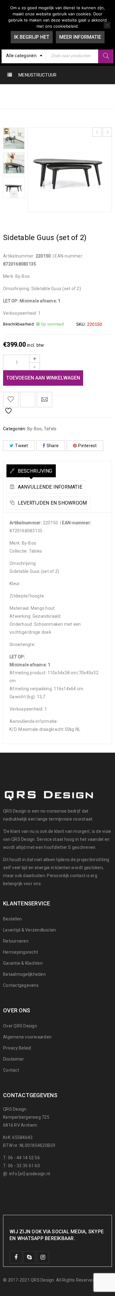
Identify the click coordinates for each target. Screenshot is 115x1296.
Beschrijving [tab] (34, 471)
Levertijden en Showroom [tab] (51, 503)
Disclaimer (13, 1059)
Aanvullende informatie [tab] (49, 487)
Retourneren (16, 941)
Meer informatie (80, 37)
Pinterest (87, 445)
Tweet (21, 445)
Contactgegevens (21, 985)
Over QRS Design (20, 1025)
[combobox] (24, 55)
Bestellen (12, 918)
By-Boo (35, 92)
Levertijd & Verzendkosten (29, 930)
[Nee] (107, 25)
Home (10, 92)
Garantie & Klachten (23, 963)
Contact (11, 1070)
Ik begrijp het (31, 37)
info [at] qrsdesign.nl (29, 1173)
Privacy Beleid (17, 1048)
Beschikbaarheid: (19, 324)
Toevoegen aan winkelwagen (43, 378)
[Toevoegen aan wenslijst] (10, 399)
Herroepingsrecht (20, 952)
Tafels (60, 92)
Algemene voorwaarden (27, 1036)
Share (53, 445)
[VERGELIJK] (27, 399)
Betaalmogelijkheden (24, 974)
